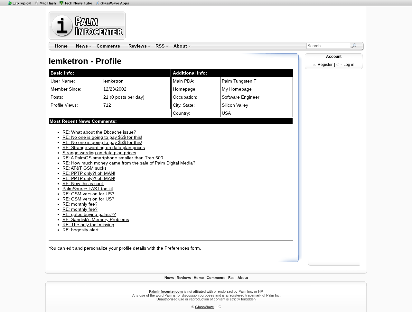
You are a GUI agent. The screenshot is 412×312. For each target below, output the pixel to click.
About (178, 46)
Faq (231, 278)
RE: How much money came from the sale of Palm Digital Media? (128, 162)
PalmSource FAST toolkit (87, 188)
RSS (158, 46)
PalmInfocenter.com (166, 291)
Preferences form (182, 248)
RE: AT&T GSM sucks (84, 168)
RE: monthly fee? (80, 204)
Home (61, 46)
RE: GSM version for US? (88, 193)
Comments (108, 46)
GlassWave (204, 307)
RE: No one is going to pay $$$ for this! (102, 137)
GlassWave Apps (114, 3)
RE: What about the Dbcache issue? (99, 132)
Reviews (135, 46)
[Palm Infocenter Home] (88, 38)
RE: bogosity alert (80, 229)
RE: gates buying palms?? (89, 214)
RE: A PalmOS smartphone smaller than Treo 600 (112, 157)
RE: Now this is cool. (83, 183)
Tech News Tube (78, 3)
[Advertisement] (245, 25)
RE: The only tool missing (88, 224)
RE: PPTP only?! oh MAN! (88, 173)
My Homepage (237, 89)
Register (325, 65)
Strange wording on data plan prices (99, 152)
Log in (348, 65)
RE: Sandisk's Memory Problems (95, 219)
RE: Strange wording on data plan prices (103, 147)
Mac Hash (48, 3)
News (80, 46)
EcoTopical (22, 3)
